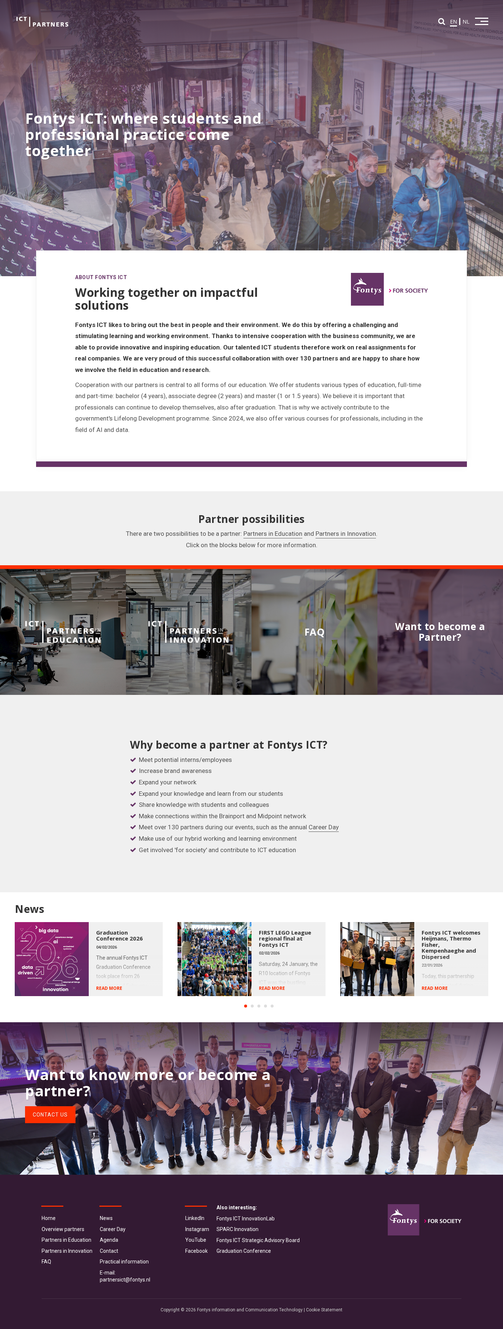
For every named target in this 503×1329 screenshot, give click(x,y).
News (106, 1218)
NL (465, 21)
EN (453, 21)
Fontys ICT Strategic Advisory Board (258, 1240)
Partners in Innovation (346, 533)
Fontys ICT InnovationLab (246, 1218)
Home (49, 1218)
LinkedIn (194, 1218)
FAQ (46, 1262)
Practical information (124, 1262)
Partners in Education (272, 533)
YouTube (195, 1240)
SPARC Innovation (237, 1229)
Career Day (324, 827)
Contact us (50, 1115)
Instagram (197, 1229)
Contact (109, 1251)
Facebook (196, 1251)
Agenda (109, 1240)
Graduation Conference (244, 1251)
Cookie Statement (324, 1309)
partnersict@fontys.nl (125, 1280)
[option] (96, 959)
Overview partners (63, 1229)
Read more (109, 988)
